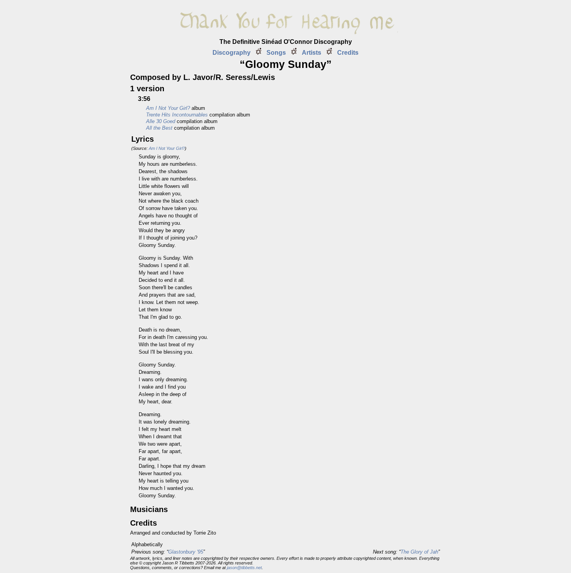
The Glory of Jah (419, 552)
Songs (276, 52)
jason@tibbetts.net (244, 567)
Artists (311, 52)
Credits (348, 52)
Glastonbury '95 (185, 552)
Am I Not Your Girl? (167, 148)
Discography (231, 52)
